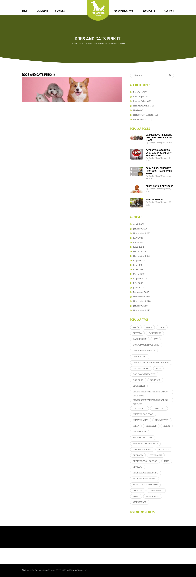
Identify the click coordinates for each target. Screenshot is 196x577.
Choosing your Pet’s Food (159, 186)
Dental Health (93, 43)
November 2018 (142, 301)
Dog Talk (155, 380)
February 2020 (141, 292)
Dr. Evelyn (42, 10)
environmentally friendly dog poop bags (150, 392)
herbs (166, 426)
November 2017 (142, 310)
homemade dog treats (145, 443)
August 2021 (140, 260)
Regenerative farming (145, 473)
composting (139, 357)
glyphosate (139, 408)
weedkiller (152, 496)
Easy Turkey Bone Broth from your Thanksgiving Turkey (159, 171)
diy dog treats (141, 368)
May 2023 (138, 242)
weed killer (139, 502)
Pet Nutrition (140, 119)
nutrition (163, 449)
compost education (144, 351)
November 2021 (142, 256)
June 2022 (138, 246)
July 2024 (138, 237)
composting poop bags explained (151, 362)
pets (166, 461)
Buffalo (137, 333)
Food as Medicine (155, 199)
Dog (158, 368)
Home (74, 43)
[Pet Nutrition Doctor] (98, 8)
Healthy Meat (140, 420)
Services (60, 10)
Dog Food (138, 380)
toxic (136, 496)
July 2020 (138, 283)
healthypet (162, 420)
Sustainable (156, 490)
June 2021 (138, 265)
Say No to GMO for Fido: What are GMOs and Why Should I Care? (159, 153)
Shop (25, 10)
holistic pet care (142, 438)
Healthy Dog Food (143, 414)
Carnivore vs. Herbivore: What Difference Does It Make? (159, 137)
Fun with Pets (140, 101)
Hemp (136, 426)
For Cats (138, 92)
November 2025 (142, 233)
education (139, 386)
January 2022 (140, 251)
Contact (169, 10)
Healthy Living (141, 105)
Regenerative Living (144, 479)
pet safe (137, 467)
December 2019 (141, 296)
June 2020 (138, 287)
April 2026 (138, 224)
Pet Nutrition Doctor (145, 461)
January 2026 (140, 228)
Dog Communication (144, 374)
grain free (159, 408)
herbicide (151, 426)
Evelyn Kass (154, 143)
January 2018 (140, 305)
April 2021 (138, 269)
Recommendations (124, 10)
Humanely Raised (142, 449)
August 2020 (140, 278)
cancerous (155, 333)
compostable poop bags (146, 345)
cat (155, 339)
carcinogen (140, 339)
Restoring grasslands (145, 484)
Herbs (136, 110)
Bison (162, 327)
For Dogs (138, 96)
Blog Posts (149, 10)
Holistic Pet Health (143, 114)
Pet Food (138, 455)
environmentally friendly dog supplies (150, 400)
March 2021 (139, 274)
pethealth (156, 455)
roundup (138, 490)
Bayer (149, 327)
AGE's (136, 327)
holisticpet (139, 432)
